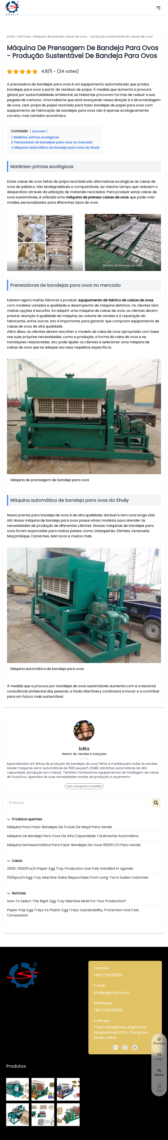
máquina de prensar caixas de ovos (97, 197)
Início (11, 36)
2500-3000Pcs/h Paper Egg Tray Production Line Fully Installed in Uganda (70, 868)
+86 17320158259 (108, 975)
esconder (38, 131)
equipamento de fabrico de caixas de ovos (115, 300)
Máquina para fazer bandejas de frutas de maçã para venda (59, 826)
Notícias (24, 36)
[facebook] (125, 1047)
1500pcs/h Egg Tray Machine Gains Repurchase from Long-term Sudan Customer (78, 877)
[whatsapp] (134, 1047)
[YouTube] (115, 1047)
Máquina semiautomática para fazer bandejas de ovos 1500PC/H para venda (73, 844)
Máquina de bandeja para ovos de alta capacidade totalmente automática (72, 835)
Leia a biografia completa (84, 786)
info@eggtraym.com (111, 992)
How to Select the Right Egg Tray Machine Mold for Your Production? (66, 901)
